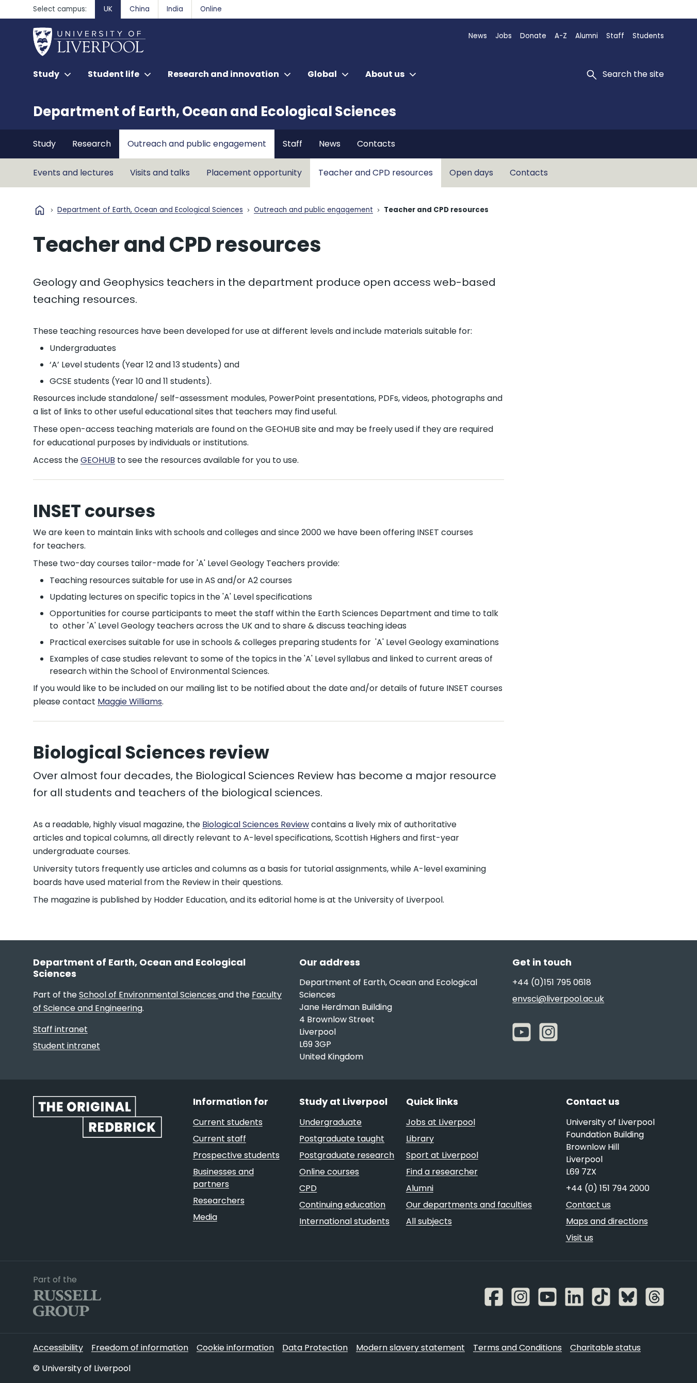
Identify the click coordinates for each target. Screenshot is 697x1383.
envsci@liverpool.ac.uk (558, 999)
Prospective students (236, 1155)
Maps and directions (607, 1221)
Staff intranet (60, 1029)
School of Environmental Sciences (148, 995)
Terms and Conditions (517, 1348)
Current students (228, 1122)
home (39, 210)
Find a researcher (442, 1172)
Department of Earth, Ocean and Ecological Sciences (214, 111)
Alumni (586, 36)
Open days (471, 173)
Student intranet (66, 1046)
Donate (533, 36)
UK (108, 9)
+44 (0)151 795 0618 (551, 982)
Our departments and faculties (469, 1205)
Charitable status (605, 1348)
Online (211, 9)
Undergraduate (330, 1122)
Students (648, 36)
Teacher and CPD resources (375, 173)
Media (205, 1217)
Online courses (329, 1172)
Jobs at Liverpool (440, 1122)
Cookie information (235, 1348)
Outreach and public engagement (196, 144)
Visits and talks (160, 173)
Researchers (219, 1201)
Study (44, 144)
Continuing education (342, 1205)
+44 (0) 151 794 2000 (608, 1188)
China (139, 9)
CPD (308, 1188)
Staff (615, 36)
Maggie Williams (130, 701)
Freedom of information (139, 1348)
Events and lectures (73, 173)
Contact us (588, 1205)
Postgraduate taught (341, 1139)
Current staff (219, 1139)
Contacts (376, 144)
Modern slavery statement (410, 1348)
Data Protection (315, 1348)
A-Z (561, 36)
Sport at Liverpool (442, 1155)
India (175, 9)
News (477, 36)
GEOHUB (97, 460)
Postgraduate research (346, 1155)
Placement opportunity (254, 173)
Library (420, 1139)
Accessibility (58, 1348)
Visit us (579, 1238)
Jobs (503, 36)
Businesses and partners (223, 1178)
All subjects (429, 1221)
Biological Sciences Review (255, 824)
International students (344, 1221)
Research (91, 144)
